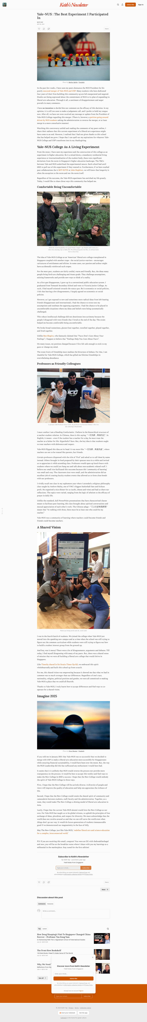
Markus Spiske (73, 82)
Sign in (140, 5)
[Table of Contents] (2, 511)
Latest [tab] (45, 929)
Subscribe (130, 5)
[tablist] (45, 904)
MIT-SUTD (63, 170)
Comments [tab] (41, 904)
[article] (73, 939)
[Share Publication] (122, 5)
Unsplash (81, 82)
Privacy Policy (89, 985)
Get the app (83, 1013)
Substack (64, 1018)
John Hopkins (76, 170)
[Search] (118, 5)
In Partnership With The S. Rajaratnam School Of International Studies (61, 940)
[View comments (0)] (44, 29)
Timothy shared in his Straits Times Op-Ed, (60, 664)
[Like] (39, 29)
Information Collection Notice (73, 985)
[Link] (34, 147)
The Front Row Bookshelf (49, 950)
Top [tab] (39, 929)
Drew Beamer (73, 751)
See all (41, 978)
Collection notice (85, 1008)
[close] (92, 957)
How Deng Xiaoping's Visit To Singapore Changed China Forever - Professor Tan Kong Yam (63, 935)
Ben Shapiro (48, 335)
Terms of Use (83, 983)
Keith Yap (45, 942)
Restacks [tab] (50, 904)
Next (104, 890)
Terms (77, 1008)
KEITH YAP (40, 22)
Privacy (71, 1008)
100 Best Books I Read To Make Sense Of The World (55, 953)
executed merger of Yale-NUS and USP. (59, 91)
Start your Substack (68, 1013)
